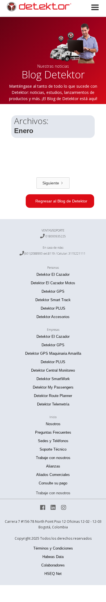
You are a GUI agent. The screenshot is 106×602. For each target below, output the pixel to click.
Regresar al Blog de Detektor (61, 201)
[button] (95, 14)
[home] (36, 6)
